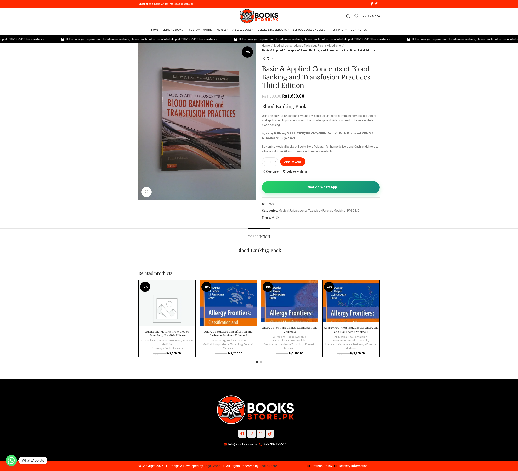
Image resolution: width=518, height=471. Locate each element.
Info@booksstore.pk (181, 4)
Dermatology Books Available (228, 340)
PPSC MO (353, 210)
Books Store (268, 466)
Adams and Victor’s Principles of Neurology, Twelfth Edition (167, 333)
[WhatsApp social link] (377, 4)
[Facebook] (242, 434)
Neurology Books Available (168, 348)
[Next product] (272, 59)
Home (266, 45)
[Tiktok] (270, 434)
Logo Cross (212, 466)
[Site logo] (259, 16)
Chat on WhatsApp (322, 187)
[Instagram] (251, 434)
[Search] (348, 16)
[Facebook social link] (371, 4)
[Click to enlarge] (146, 192)
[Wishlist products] (356, 16)
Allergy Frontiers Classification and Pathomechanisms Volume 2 (228, 333)
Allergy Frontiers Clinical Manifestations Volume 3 (289, 330)
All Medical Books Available (289, 336)
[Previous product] (264, 59)
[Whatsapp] (261, 434)
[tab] (259, 234)
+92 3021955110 (158, 4)
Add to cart (292, 161)
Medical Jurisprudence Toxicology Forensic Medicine (307, 45)
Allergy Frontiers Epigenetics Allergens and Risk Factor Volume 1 (351, 330)
